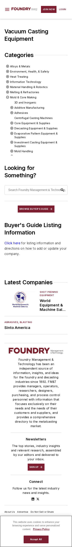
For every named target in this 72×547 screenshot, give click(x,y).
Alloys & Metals (20, 66)
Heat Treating (19, 76)
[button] (7, 9)
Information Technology (25, 81)
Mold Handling (23, 151)
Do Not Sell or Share (42, 511)
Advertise (22, 511)
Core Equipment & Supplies (32, 123)
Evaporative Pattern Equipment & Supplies (36, 135)
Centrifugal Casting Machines (33, 118)
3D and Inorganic (25, 102)
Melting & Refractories (24, 92)
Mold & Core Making (23, 97)
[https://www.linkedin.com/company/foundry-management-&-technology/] (33, 499)
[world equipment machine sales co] (20, 299)
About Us (9, 511)
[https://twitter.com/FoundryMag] (38, 499)
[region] (36, 531)
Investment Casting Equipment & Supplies (35, 144)
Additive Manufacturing (29, 107)
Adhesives (21, 112)
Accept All (36, 539)
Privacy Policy (41, 529)
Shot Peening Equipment (49, 294)
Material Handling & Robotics (29, 87)
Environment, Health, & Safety (29, 71)
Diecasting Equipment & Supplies (36, 128)
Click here (12, 243)
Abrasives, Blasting (18, 322)
